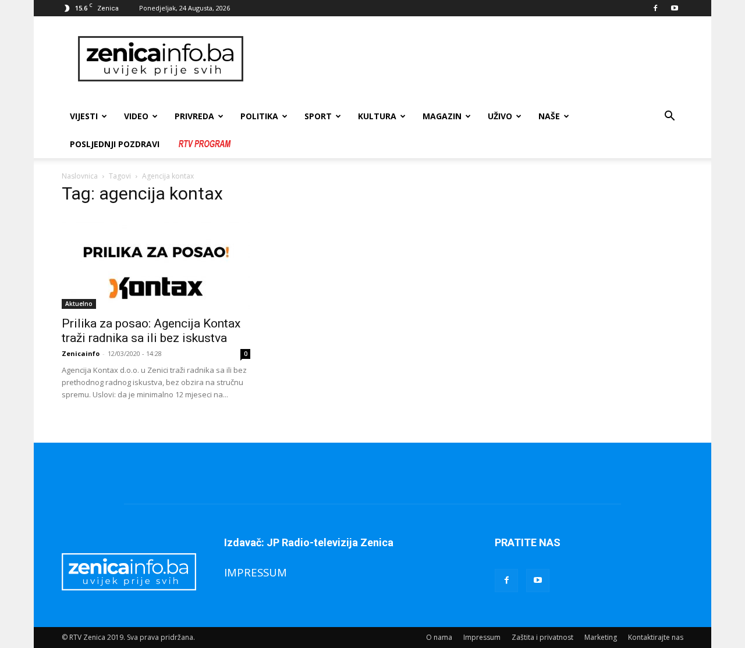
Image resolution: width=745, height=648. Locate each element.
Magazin (442, 116)
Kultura (377, 116)
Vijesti (84, 116)
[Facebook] (655, 8)
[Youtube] (674, 8)
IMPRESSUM (255, 572)
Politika (259, 116)
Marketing (600, 637)
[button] (669, 117)
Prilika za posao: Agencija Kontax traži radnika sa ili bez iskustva (151, 330)
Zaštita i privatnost (542, 637)
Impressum (482, 637)
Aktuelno (79, 304)
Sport (318, 116)
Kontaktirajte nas (655, 637)
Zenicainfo (81, 353)
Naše (549, 116)
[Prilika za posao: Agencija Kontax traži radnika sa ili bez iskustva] (156, 262)
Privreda (194, 116)
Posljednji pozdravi (114, 143)
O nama (439, 637)
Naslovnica (80, 176)
